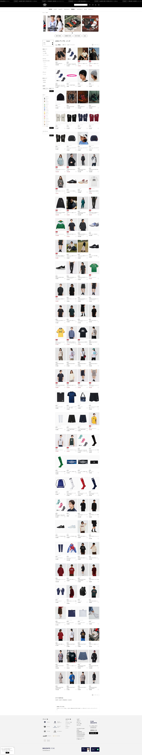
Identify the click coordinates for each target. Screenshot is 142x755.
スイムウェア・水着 (69, 722)
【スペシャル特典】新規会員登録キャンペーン (57, 1)
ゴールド (47, 118)
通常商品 (44, 80)
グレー (47, 99)
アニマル (47, 124)
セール (85, 9)
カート (97, 4)
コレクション (66, 9)
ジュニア (60, 9)
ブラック (47, 98)
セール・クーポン (46, 55)
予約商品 (44, 82)
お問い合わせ (79, 725)
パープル (47, 110)
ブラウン (47, 101)
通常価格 (44, 51)
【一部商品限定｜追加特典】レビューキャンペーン (31, 1)
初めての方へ (79, 722)
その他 (47, 126)
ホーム (44, 12)
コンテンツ (90, 9)
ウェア (44, 62)
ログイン (94, 4)
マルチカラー (48, 121)
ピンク (47, 115)
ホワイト (47, 96)
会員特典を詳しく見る (93, 730)
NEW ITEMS (58, 35)
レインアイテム (68, 723)
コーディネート (80, 9)
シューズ (44, 68)
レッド (47, 116)
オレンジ (47, 113)
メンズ (55, 9)
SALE (85, 35)
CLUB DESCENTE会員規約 (81, 734)
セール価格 (44, 53)
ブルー (47, 107)
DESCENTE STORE (46, 60)
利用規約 (78, 730)
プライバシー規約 (4, 750)
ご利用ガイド (79, 720)
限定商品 (50, 9)
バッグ (44, 64)
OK (7, 752)
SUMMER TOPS (68, 35)
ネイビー (47, 109)
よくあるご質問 (79, 723)
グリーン (47, 104)
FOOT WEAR (77, 35)
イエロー (47, 112)
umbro (45, 4)
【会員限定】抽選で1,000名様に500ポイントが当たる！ (84, 1)
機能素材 (73, 9)
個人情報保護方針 (79, 731)
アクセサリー (45, 66)
